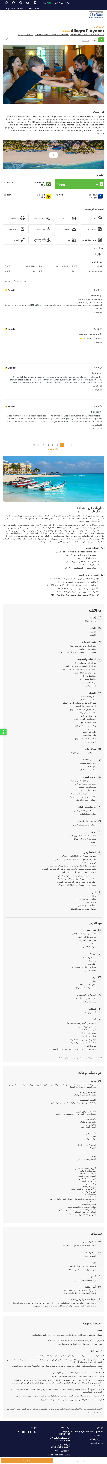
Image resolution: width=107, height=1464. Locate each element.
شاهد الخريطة (80, 1460)
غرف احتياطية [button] (27, 1460)
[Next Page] (39, 445)
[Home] (6, 2)
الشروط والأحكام (96, 1439)
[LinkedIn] (34, 2)
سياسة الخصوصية (96, 1443)
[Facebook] (13, 2)
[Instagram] (20, 2)
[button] (100, 74)
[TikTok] (17, 1432)
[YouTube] (27, 2)
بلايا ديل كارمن (98, 26)
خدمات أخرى (100, 248)
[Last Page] (34, 445)
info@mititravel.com (14, 8)
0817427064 (33, 8)
